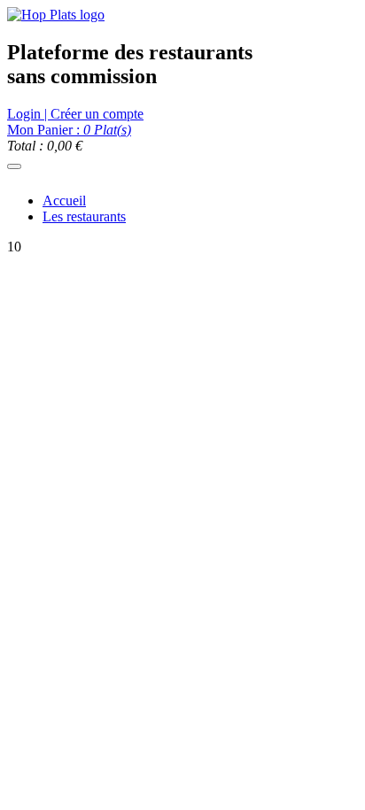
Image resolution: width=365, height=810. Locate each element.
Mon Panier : (69, 129)
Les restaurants (84, 216)
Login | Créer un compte (75, 113)
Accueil (64, 200)
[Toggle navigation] (14, 166)
